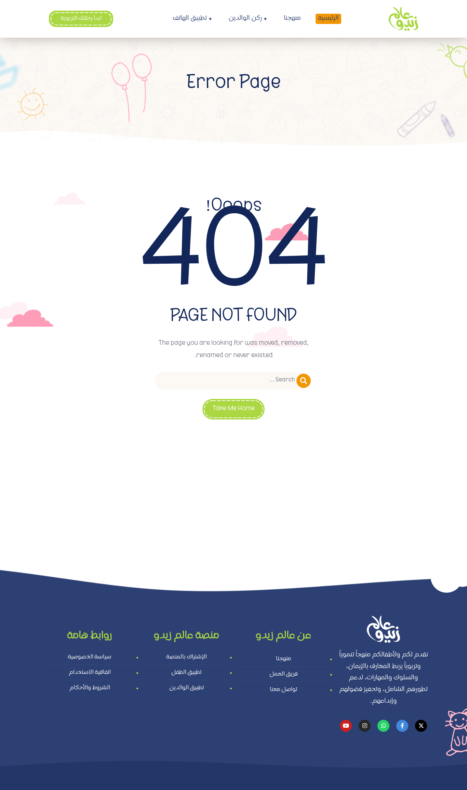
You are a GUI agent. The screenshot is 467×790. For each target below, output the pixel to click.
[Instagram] (365, 726)
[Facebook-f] (402, 726)
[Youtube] (346, 726)
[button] (81, 19)
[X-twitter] (421, 726)
